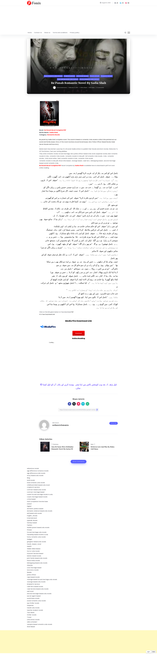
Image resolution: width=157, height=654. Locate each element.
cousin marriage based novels (37, 497)
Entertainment (32, 518)
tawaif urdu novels (33, 608)
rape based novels (33, 577)
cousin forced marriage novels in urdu (40, 494)
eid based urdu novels (34, 513)
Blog (28, 478)
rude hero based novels (35, 586)
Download (78, 333)
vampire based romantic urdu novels (39, 624)
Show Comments (78, 461)
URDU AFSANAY (32, 622)
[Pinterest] (127, 3)
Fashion (29, 525)
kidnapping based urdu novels (37, 563)
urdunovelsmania (62, 87)
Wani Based (31, 627)
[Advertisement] (78, 18)
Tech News (30, 612)
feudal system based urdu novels (38, 527)
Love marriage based (34, 568)
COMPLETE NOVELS (33, 487)
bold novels (31, 480)
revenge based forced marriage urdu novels (42, 579)
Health (29, 546)
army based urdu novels (35, 475)
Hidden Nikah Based (33, 549)
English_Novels (32, 516)
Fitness (29, 530)
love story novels (33, 570)
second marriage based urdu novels (39, 594)
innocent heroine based (35, 553)
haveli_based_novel (34, 544)
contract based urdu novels (36, 490)
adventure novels (33, 468)
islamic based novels (34, 556)
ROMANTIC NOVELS (33, 584)
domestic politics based (35, 509)
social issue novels (33, 598)
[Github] (116, 3)
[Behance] (121, 3)
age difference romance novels (37, 471)
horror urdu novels (33, 551)
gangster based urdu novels (36, 542)
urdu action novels (33, 620)
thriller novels (31, 615)
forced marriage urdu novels (36, 532)
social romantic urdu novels (36, 601)
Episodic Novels (32, 520)
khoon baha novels (33, 560)
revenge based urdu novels (36, 582)
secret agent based (33, 596)
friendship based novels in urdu (37, 535)
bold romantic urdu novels (36, 483)
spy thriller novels (33, 603)
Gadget (29, 539)
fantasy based (32, 523)
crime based (31, 499)
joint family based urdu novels (37, 558)
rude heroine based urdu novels (37, 589)
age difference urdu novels (36, 473)
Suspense (30, 605)
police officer (31, 575)
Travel (29, 617)
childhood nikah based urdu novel (38, 485)
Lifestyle (30, 565)
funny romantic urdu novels (36, 537)
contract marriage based (35, 492)
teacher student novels (35, 610)
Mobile (29, 572)
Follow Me (114, 423)
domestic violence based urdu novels (39, 511)
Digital (29, 506)
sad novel (30, 591)
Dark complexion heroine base (37, 501)
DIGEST (29, 504)
